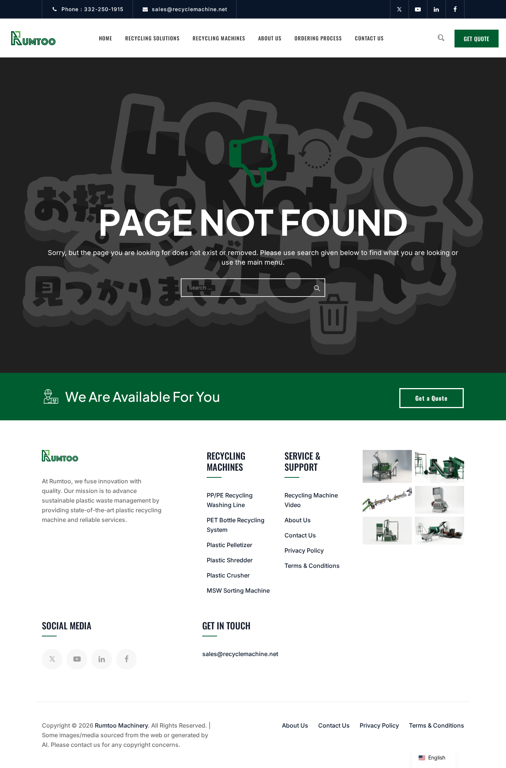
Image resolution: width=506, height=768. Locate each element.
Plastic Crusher (228, 575)
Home (105, 38)
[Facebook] (455, 9)
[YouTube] (418, 9)
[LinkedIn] (436, 9)
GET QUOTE (476, 38)
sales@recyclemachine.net (189, 9)
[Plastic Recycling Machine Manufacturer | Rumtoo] (33, 38)
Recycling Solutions (152, 38)
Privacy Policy (304, 550)
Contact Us (369, 38)
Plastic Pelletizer (229, 545)
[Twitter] (399, 9)
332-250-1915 (103, 9)
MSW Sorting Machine (238, 590)
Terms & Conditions (312, 565)
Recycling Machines (219, 38)
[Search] (440, 38)
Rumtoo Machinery (121, 725)
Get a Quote (431, 398)
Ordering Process (318, 38)
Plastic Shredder (230, 560)
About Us (270, 38)
